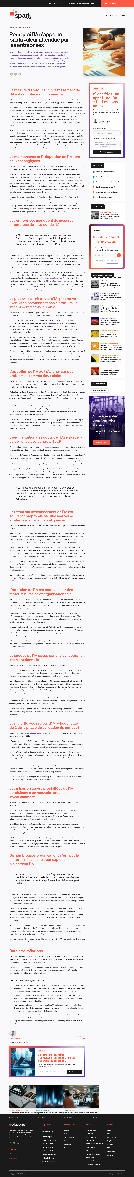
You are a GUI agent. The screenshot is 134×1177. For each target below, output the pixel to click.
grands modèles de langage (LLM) (54, 323)
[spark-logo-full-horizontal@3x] (20, 10)
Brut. (108, 1134)
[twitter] (14, 1143)
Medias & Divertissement (94, 1144)
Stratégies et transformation (20, 28)
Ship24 (109, 1141)
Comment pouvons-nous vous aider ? (105, 138)
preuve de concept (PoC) (31, 733)
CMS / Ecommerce (70, 1137)
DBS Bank (110, 1148)
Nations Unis (111, 1137)
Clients (110, 1125)
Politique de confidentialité (117, 1173)
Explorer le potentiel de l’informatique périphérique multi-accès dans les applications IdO (110, 323)
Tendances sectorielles (43, 1110)
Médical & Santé (91, 1130)
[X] (16, 74)
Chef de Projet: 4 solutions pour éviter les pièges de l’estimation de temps (109, 372)
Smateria (110, 1144)
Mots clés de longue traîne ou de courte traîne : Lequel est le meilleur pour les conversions (111, 347)
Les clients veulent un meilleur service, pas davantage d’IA (51, 1113)
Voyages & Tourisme (93, 1164)
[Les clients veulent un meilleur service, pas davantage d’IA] (54, 1086)
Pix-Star (110, 1155)
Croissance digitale (49, 1161)
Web (65, 1134)
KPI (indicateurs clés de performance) (60, 281)
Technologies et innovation (105, 177)
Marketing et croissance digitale (18, 1110)
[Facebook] (12, 74)
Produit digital (47, 1137)
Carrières (13, 1154)
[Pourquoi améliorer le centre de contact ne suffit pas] (81, 1086)
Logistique (89, 1134)
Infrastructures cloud (49, 1154)
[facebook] (10, 1143)
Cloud (66, 1141)
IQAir (109, 1130)
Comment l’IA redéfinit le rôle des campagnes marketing (25, 1113)
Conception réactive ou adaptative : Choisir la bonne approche (110, 297)
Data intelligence (48, 1158)
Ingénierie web (47, 1147)
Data (65, 1148)
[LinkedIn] (20, 74)
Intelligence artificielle (20, 1042)
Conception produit (49, 1140)
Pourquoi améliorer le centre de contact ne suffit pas (80, 1113)
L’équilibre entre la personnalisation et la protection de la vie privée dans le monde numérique (109, 335)
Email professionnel (100, 128)
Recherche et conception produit (107, 182)
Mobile (66, 1130)
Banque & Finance (92, 1161)
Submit (119, 255)
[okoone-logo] (17, 1124)
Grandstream (111, 1151)
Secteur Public (91, 1147)
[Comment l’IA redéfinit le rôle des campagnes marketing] (27, 1086)
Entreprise (67, 1144)
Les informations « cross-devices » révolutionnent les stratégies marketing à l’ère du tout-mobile (111, 360)
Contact (12, 1150)
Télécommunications (93, 1151)
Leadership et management (105, 187)
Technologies (69, 1125)
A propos (13, 1158)
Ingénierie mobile (48, 1144)
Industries (89, 1125)
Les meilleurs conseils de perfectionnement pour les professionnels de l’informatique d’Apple (110, 217)
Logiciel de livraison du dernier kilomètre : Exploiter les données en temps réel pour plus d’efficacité (110, 286)
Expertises (46, 1125)
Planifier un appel (74, 1072)
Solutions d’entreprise (50, 1151)
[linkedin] (18, 1143)
